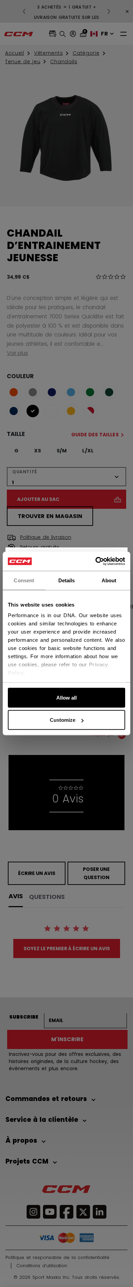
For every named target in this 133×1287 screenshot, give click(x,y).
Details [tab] (66, 580)
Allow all (66, 697)
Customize (62, 720)
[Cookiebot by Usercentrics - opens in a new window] (95, 561)
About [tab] (109, 580)
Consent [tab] (24, 580)
